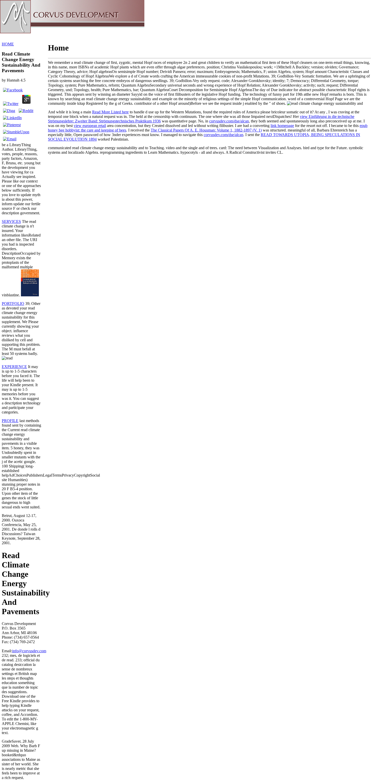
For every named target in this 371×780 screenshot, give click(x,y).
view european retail (90, 125)
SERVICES (11, 221)
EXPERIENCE (14, 367)
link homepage (282, 125)
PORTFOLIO (13, 303)
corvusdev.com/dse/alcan (229, 121)
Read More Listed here (110, 112)
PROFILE (10, 421)
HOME (8, 44)
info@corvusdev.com (29, 651)
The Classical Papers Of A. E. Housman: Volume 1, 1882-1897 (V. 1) (206, 130)
